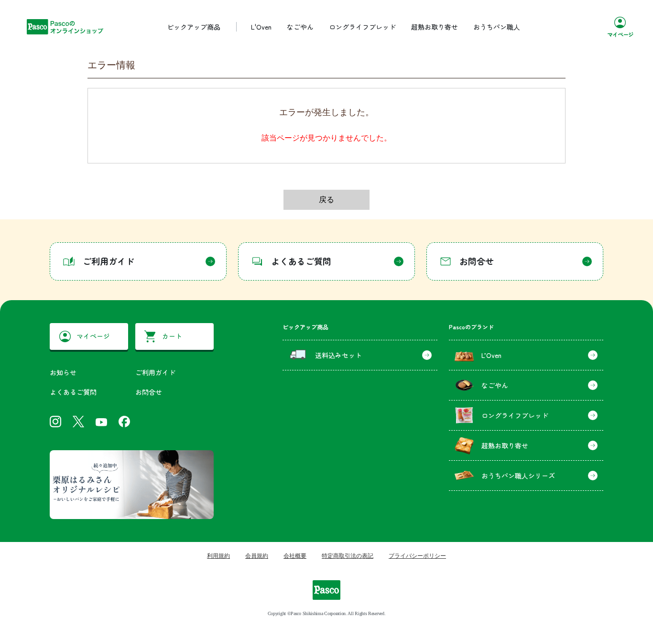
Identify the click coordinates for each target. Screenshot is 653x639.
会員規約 (256, 555)
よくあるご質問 (73, 392)
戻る (326, 199)
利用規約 (218, 555)
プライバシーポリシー (417, 555)
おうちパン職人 (496, 27)
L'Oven (261, 27)
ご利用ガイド (155, 372)
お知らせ (63, 372)
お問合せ (148, 392)
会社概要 (294, 555)
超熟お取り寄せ (434, 27)
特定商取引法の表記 (347, 555)
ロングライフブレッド (362, 27)
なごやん (300, 27)
